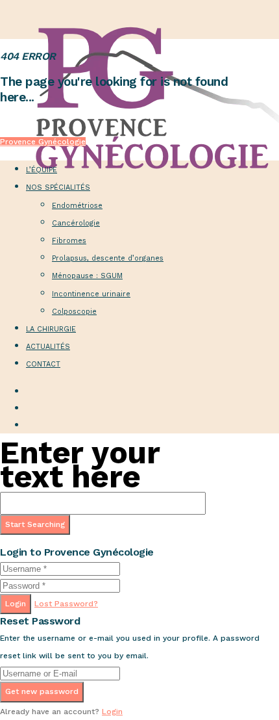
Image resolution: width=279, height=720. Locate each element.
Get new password (42, 691)
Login (15, 603)
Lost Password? (66, 603)
